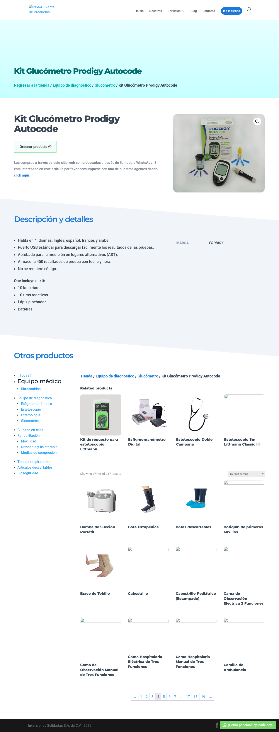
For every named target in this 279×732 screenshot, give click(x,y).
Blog (194, 11)
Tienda (86, 376)
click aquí (21, 175)
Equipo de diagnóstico (72, 85)
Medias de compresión (39, 453)
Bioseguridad (27, 473)
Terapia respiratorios (33, 462)
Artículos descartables (35, 467)
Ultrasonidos (31, 389)
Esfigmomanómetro (36, 404)
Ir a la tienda (231, 11)
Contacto (208, 11)
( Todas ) (24, 375)
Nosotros (155, 11)
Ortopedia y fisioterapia (39, 447)
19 (203, 697)
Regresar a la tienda (31, 85)
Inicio (140, 11)
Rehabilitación (28, 436)
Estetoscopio (31, 409)
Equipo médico (39, 381)
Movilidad (28, 441)
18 (195, 697)
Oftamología (30, 415)
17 (188, 697)
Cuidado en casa (30, 430)
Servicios (174, 11)
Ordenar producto (33, 147)
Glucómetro (105, 85)
